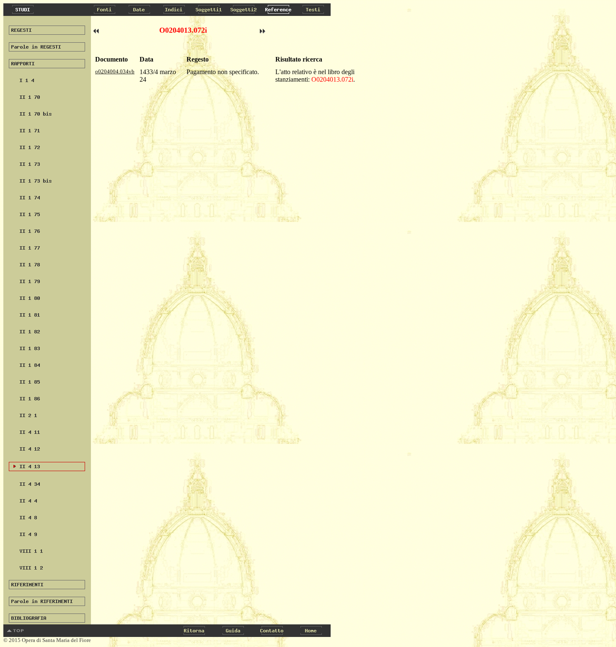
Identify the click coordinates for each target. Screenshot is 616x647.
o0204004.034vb (115, 71)
